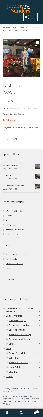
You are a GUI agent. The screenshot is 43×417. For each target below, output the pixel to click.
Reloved (9, 376)
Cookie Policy (12, 234)
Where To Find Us (14, 211)
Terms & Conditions (15, 229)
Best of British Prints (18, 353)
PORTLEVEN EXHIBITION (17, 254)
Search (21, 413)
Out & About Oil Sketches (20, 339)
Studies (12, 344)
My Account (11, 225)
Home (7, 27)
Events (9, 215)
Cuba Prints (14, 358)
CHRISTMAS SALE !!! (14, 263)
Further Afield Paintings (19, 325)
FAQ (7, 220)
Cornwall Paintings (17, 320)
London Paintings (17, 330)
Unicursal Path (8, 391)
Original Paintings (18, 27)
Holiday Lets (11, 259)
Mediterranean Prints (18, 362)
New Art (9, 268)
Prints (8, 348)
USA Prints (13, 372)
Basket (33, 411)
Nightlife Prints (16, 367)
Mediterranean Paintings (20, 334)
